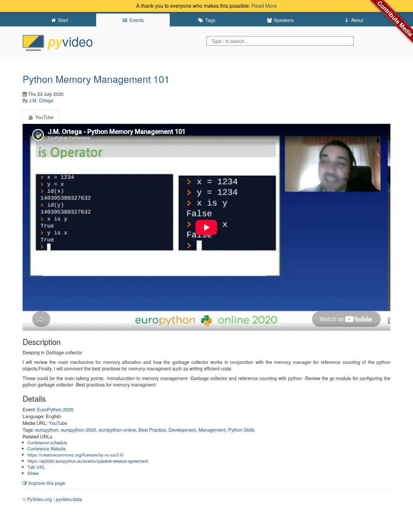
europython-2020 (78, 429)
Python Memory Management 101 (96, 79)
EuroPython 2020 (55, 409)
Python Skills (241, 429)
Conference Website (46, 449)
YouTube (58, 422)
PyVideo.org (39, 499)
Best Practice (152, 429)
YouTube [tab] (44, 117)
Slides (33, 473)
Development (182, 429)
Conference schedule (47, 442)
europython (46, 429)
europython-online (117, 429)
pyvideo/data (69, 499)
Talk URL (36, 467)
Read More (264, 5)
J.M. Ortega (41, 100)
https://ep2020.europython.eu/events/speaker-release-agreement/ (88, 461)
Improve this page (46, 483)
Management (212, 429)
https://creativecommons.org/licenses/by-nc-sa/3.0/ (75, 455)
